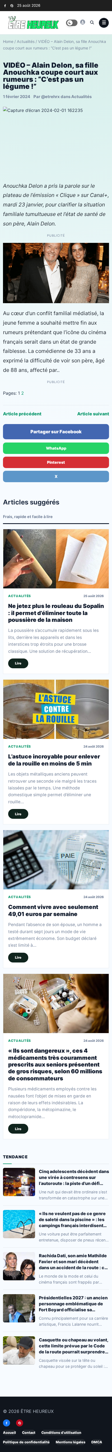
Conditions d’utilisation (61, 1433)
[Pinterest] (12, 6)
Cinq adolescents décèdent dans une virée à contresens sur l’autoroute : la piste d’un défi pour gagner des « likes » (74, 1177)
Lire (18, 663)
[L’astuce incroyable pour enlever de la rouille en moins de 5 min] (56, 709)
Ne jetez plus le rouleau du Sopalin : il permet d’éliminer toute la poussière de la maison (56, 613)
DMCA (96, 1442)
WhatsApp (56, 448)
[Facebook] (5, 6)
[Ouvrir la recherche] (92, 22)
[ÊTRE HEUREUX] (83, 22)
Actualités (26, 41)
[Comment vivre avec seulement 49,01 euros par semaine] (56, 859)
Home (8, 41)
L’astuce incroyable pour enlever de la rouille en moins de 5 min (54, 760)
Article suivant (93, 413)
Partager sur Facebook (56, 431)
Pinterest (56, 462)
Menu (104, 23)
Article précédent (22, 413)
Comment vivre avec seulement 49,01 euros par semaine (53, 910)
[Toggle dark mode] (71, 23)
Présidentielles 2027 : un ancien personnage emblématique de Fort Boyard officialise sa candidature (73, 1304)
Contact (28, 1433)
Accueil (9, 1433)
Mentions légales (70, 1442)
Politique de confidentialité (26, 1442)
